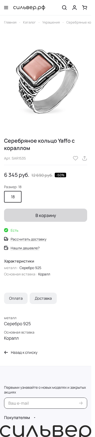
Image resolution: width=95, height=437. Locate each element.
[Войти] (74, 7)
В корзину (45, 215)
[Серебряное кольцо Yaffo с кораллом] (46, 81)
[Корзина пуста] (84, 7)
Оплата (16, 298)
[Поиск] (64, 7)
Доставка (43, 298)
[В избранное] (75, 158)
